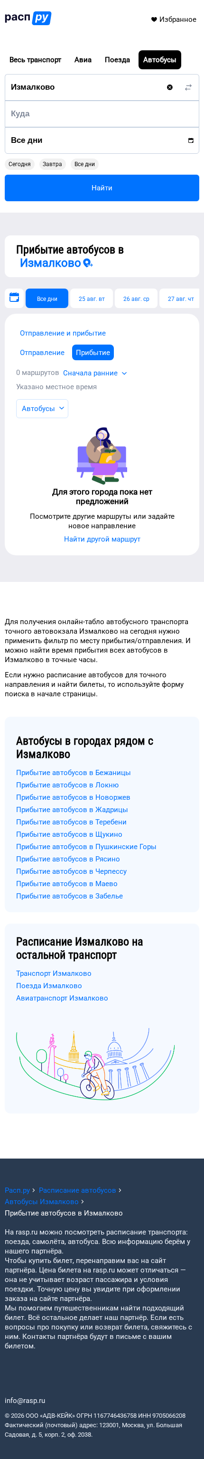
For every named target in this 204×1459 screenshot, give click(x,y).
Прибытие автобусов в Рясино (68, 859)
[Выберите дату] (14, 298)
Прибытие (93, 352)
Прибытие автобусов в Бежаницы (73, 772)
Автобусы (159, 60)
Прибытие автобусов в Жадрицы (72, 809)
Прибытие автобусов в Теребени (71, 822)
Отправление (42, 352)
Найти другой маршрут (102, 539)
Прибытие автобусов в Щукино (69, 834)
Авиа (83, 60)
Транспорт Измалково (54, 973)
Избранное (177, 19)
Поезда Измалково (49, 986)
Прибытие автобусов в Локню (67, 785)
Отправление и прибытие (63, 333)
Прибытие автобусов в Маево (67, 883)
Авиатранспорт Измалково (62, 998)
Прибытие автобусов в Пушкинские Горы (86, 846)
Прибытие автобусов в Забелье (69, 896)
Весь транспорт (35, 60)
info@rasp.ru (25, 1400)
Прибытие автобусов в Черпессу (71, 871)
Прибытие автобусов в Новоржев (73, 797)
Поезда (117, 60)
